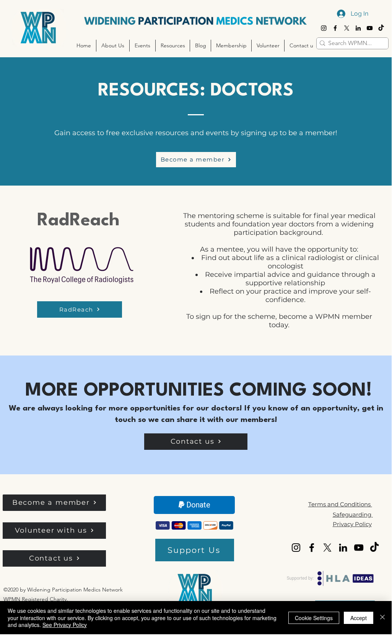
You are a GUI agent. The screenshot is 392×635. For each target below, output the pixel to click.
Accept (358, 618)
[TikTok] (381, 28)
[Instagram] (323, 28)
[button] (112, 46)
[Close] (382, 617)
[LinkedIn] (358, 28)
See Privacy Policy (64, 625)
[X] (346, 28)
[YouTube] (369, 28)
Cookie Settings (314, 618)
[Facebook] (335, 28)
